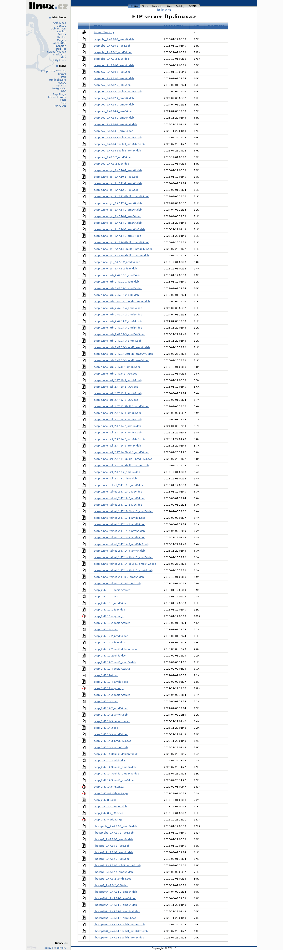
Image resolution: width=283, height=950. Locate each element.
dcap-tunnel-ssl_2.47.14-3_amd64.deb (118, 432)
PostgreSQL (59, 88)
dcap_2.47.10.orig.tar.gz (109, 616)
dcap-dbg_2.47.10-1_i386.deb (112, 45)
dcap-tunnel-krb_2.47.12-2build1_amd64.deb (122, 301)
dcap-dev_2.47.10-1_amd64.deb (114, 65)
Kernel (62, 74)
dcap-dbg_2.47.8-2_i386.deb (111, 58)
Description (216, 25)
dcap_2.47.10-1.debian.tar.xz (112, 590)
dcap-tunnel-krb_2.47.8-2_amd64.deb (117, 366)
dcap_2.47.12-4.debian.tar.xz (112, 668)
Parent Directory (104, 32)
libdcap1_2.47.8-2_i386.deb (111, 885)
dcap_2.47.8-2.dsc (105, 800)
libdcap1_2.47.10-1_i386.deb (112, 845)
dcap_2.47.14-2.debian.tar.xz (112, 694)
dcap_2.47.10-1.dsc (106, 596)
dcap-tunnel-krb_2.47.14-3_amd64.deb (118, 327)
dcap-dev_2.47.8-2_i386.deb (111, 163)
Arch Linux (59, 22)
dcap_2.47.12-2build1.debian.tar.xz (115, 649)
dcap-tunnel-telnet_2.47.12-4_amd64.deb (119, 517)
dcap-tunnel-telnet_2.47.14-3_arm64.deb (119, 550)
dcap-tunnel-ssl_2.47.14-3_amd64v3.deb (119, 439)
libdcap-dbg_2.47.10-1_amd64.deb (115, 826)
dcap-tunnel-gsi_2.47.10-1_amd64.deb (118, 170)
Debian (61, 31)
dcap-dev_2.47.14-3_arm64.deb (113, 131)
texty (145, 5)
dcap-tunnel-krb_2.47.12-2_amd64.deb (118, 288)
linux (134, 5)
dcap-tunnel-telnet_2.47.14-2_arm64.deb (119, 530)
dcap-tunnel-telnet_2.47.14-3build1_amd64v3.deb (125, 563)
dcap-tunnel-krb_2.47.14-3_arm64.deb (118, 340)
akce (169, 5)
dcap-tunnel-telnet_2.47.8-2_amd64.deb (119, 576)
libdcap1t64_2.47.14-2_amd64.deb (115, 891)
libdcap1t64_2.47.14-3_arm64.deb (115, 918)
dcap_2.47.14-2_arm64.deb (111, 714)
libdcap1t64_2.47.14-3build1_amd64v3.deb (121, 931)
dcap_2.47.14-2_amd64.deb (111, 708)
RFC (63, 91)
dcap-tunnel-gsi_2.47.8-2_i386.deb (115, 268)
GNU (63, 100)
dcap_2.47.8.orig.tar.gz (108, 819)
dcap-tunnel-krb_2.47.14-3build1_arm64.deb (121, 360)
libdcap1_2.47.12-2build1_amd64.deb (117, 865)
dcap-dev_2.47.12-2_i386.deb (112, 85)
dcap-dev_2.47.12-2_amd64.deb (114, 78)
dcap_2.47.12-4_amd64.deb (111, 681)
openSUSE (59, 43)
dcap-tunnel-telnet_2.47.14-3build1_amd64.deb (123, 557)
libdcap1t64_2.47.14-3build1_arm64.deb (119, 937)
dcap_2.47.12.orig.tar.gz (109, 688)
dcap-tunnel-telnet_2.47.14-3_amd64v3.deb (121, 544)
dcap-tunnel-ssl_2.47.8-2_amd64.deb (117, 472)
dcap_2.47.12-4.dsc (106, 675)
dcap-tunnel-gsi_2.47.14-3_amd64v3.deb (119, 229)
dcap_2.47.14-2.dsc (106, 701)
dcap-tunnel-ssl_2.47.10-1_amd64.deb (118, 380)
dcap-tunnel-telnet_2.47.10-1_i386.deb (118, 491)
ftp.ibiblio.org (57, 79)
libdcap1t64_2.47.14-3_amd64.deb (115, 904)
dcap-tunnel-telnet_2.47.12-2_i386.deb (118, 504)
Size (197, 25)
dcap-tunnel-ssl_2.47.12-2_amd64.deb (118, 393)
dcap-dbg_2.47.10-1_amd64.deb (114, 39)
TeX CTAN (60, 105)
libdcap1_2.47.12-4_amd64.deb (113, 872)
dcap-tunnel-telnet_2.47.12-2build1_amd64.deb (123, 511)
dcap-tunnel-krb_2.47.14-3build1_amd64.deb (122, 347)
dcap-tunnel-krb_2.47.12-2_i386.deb (116, 295)
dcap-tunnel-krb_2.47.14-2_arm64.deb (118, 321)
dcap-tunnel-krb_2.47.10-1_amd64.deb (118, 275)
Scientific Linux (56, 51)
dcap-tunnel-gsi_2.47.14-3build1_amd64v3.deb (123, 249)
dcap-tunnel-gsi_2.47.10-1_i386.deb (116, 176)
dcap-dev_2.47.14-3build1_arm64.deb (117, 150)
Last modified (173, 25)
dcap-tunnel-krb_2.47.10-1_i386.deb (116, 281)
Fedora (62, 34)
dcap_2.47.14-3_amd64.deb (111, 734)
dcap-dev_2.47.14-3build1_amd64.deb (118, 137)
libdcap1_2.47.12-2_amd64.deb (113, 852)
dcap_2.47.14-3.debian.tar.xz (112, 721)
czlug (193, 5)
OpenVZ (61, 85)
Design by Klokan (32, 947)
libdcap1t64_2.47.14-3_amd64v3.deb (117, 911)
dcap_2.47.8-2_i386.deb (108, 813)
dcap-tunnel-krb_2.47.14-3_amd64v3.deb (119, 334)
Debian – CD (58, 28)
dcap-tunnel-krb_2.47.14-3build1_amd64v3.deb (123, 353)
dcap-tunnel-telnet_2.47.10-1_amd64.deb (119, 485)
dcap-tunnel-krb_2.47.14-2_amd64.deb (118, 314)
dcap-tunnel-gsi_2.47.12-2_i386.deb (116, 189)
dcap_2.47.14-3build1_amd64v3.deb (116, 773)
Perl (63, 76)
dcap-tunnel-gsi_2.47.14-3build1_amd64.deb (121, 242)
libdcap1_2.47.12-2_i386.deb (112, 858)
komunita (157, 5)
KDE (63, 102)
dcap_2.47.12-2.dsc (106, 629)
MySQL (62, 82)
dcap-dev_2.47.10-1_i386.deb (112, 71)
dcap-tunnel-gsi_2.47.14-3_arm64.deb (117, 235)
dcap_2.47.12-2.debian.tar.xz (112, 622)
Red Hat (61, 48)
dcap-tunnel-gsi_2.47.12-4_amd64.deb (118, 203)
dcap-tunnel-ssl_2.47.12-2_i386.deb (116, 399)
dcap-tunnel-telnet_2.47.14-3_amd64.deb (119, 537)
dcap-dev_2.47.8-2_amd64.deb (113, 157)
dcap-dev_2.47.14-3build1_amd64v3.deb (119, 144)
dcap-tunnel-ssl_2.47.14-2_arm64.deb (117, 426)
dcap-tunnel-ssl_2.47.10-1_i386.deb (116, 386)
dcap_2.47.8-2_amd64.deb (110, 806)
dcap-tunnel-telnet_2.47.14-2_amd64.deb (119, 524)
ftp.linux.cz (164, 9)
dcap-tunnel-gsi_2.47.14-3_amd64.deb (118, 222)
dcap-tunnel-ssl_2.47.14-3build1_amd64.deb (121, 452)
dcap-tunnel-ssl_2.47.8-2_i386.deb (115, 478)
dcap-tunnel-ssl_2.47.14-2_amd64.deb (118, 419)
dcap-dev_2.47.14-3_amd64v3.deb (115, 124)
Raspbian (60, 45)
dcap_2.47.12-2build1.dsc (110, 655)
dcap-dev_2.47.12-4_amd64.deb (114, 98)
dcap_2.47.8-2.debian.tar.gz (111, 793)
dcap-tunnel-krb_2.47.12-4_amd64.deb (118, 308)
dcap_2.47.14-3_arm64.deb (111, 747)
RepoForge (59, 94)
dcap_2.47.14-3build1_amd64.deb (115, 767)
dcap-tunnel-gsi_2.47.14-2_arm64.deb (117, 216)
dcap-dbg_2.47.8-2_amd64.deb (113, 52)
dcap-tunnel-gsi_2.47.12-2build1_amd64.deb (121, 196)
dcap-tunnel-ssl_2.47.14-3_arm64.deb (117, 445)
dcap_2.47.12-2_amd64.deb (111, 636)
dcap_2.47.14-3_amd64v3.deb (112, 740)
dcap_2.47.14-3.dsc (106, 727)
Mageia (61, 40)
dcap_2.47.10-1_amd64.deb (111, 603)
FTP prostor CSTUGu (53, 71)
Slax (63, 57)
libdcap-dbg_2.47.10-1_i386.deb (114, 832)
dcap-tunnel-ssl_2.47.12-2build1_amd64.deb (121, 406)
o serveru (60, 947)
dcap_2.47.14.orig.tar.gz (109, 786)
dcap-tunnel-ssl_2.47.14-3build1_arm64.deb (121, 465)
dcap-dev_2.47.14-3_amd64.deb (114, 117)
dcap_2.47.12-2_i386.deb (109, 642)
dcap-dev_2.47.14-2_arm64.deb (113, 111)
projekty (180, 5)
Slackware (59, 54)
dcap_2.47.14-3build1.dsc (110, 760)
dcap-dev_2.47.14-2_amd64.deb (114, 104)
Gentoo (61, 37)
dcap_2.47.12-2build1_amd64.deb (115, 662)
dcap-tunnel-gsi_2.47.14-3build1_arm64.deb (121, 255)
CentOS (61, 25)
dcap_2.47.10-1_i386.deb (109, 609)
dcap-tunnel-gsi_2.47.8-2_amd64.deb (117, 262)
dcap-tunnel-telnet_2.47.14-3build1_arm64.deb (123, 570)
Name (98, 25)
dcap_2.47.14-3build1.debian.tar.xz (115, 754)
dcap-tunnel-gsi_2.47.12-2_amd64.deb (118, 183)
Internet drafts (57, 97)
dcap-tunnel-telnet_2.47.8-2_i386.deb (117, 583)
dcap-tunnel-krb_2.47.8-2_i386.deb (115, 373)
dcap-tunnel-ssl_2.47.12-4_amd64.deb (118, 412)
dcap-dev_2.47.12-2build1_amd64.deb (118, 91)
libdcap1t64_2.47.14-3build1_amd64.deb (119, 924)
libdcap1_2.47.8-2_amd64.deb (112, 878)
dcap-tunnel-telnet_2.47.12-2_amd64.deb (119, 498)
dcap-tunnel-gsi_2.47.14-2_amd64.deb (118, 209)
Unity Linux (59, 60)
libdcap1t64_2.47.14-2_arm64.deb (115, 898)
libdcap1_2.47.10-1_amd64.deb (113, 839)
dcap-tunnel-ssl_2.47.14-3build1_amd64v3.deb (123, 458)
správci (49, 947)
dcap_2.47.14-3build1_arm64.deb (114, 780)
